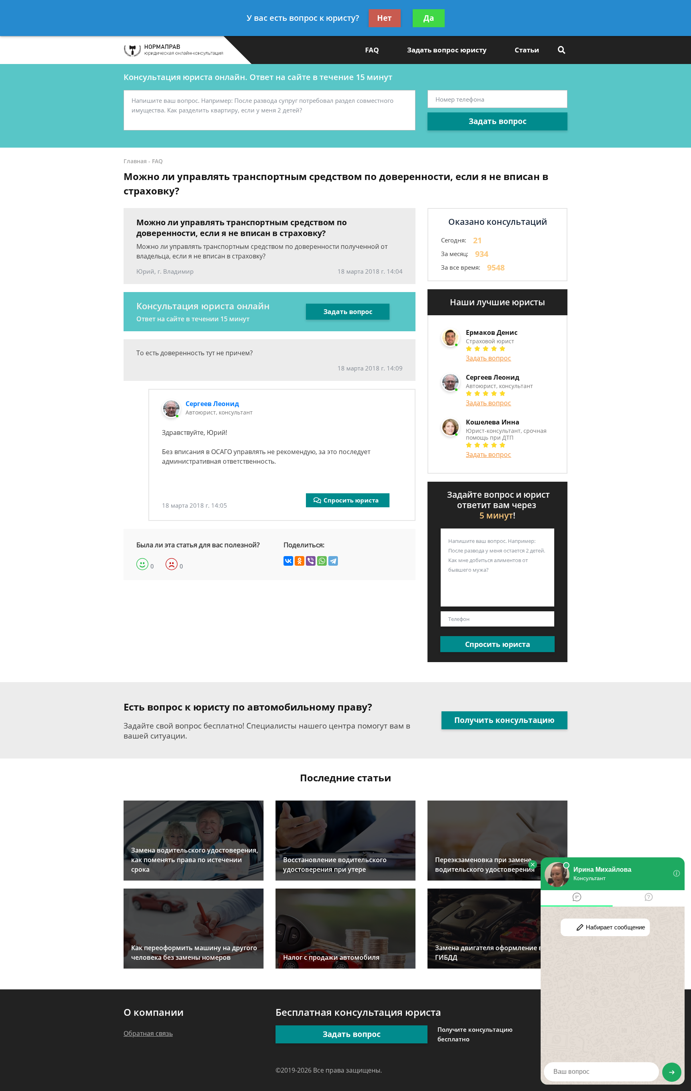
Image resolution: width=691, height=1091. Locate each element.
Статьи (527, 49)
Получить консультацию (504, 720)
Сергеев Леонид (212, 403)
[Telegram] (333, 561)
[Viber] (311, 561)
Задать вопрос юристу (447, 49)
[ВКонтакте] (288, 561)
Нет (384, 18)
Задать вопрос (498, 121)
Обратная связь (148, 1033)
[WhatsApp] (322, 561)
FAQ (372, 49)
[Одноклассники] (299, 561)
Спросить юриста (351, 500)
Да (428, 18)
